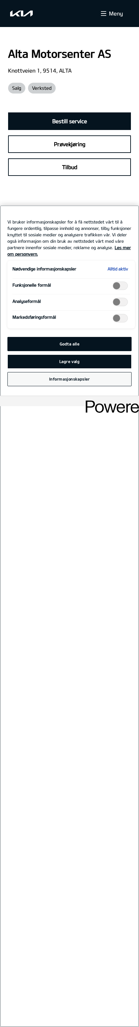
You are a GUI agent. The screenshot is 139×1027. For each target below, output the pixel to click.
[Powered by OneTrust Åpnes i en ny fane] (110, 402)
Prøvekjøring (69, 144)
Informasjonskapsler (69, 379)
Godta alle (70, 344)
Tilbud (69, 167)
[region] (69, 616)
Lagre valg (69, 361)
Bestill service (69, 121)
